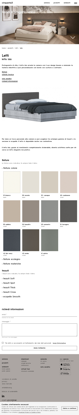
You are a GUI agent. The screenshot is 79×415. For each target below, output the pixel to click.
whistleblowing (7, 388)
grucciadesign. (12, 400)
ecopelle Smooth (11, 297)
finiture (4, 72)
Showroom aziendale (27, 371)
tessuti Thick (9, 288)
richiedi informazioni (10, 81)
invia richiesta (39, 348)
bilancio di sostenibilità (9, 391)
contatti (42, 363)
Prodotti (57, 3)
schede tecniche (26, 363)
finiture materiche (12, 264)
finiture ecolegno (11, 259)
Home (4, 48)
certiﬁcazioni (25, 365)
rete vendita (6, 79)
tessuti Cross (9, 292)
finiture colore (10, 168)
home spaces (6, 369)
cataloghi (24, 361)
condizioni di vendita (9, 379)
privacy (4, 381)
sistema (5, 359)
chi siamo (43, 361)
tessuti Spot (9, 283)
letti (16, 48)
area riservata (7, 384)
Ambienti (67, 3)
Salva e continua (69, 408)
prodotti (10, 48)
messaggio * (6, 321)
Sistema (47, 3)
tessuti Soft (9, 279)
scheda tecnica (8, 74)
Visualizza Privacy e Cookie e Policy (29, 412)
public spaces (6, 371)
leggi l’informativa (59, 343)
